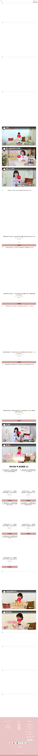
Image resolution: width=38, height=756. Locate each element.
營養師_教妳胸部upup (8, 726)
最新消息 (8, 724)
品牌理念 (8, 725)
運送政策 (19, 725)
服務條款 (19, 726)
